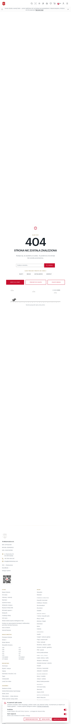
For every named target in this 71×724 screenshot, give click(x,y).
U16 (3, 649)
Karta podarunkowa (42, 652)
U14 (3, 651)
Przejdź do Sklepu (36, 282)
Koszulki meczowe (42, 600)
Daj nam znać (39, 10)
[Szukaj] (31, 3)
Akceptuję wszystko (59, 719)
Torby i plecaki (41, 642)
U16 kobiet (5, 657)
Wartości (4, 600)
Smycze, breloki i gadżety (44, 647)
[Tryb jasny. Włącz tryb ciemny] (39, 3)
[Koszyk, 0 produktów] (54, 3)
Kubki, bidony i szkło (43, 658)
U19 (3, 647)
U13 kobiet (22, 657)
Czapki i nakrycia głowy (43, 637)
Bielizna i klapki (41, 621)
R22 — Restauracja (7, 565)
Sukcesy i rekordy (7, 597)
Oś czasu (4, 594)
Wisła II (4, 639)
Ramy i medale (41, 676)
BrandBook (5, 568)
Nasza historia (6, 592)
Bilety (21, 274)
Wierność (39, 689)
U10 (3, 655)
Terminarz (5, 666)
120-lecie (4, 618)
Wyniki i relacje (6, 668)
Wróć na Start (15, 282)
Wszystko (39, 592)
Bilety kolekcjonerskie (43, 681)
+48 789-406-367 (9, 558)
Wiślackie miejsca (7, 605)
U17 (20, 647)
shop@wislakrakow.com (11, 561)
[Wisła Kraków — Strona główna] (3, 3)
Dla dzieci (40, 608)
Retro (38, 626)
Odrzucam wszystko (31, 719)
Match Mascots (41, 697)
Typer (3, 676)
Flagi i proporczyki (42, 639)
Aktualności (38, 274)
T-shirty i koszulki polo (43, 616)
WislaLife (4, 613)
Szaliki (39, 634)
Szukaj (50, 265)
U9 (19, 655)
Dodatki (39, 610)
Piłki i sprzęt (40, 650)
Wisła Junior (5, 693)
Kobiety (39, 629)
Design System (6, 570)
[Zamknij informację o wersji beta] (68, 9)
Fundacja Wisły (6, 615)
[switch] (65, 710)
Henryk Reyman (6, 630)
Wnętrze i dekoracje (42, 660)
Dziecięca (40, 623)
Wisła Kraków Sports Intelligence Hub (13, 620)
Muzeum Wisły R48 (7, 607)
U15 (20, 649)
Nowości (39, 594)
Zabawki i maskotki (42, 671)
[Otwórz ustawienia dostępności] (43, 3)
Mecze (29, 274)
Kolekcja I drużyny (42, 603)
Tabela (4, 671)
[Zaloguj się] (63, 3)
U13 (20, 651)
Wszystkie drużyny (7, 645)
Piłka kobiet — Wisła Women (10, 696)
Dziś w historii (6, 627)
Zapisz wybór (46, 719)
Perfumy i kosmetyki (42, 668)
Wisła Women (6, 642)
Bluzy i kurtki (40, 618)
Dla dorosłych (41, 605)
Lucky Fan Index (6, 681)
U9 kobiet (21, 659)
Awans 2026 (40, 692)
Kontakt (49, 274)
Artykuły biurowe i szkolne (44, 663)
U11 (20, 653)
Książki (39, 665)
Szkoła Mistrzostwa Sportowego (11, 691)
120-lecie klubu (41, 687)
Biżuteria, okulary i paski (44, 644)
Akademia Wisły (6, 688)
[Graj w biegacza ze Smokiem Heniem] (35, 296)
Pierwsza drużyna (7, 637)
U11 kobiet (5, 659)
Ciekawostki (5, 679)
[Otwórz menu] (67, 3)
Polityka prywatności (43, 706)
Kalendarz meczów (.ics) (9, 673)
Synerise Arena (6, 602)
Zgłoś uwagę (56, 282)
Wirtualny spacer (7, 610)
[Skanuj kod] (35, 3)
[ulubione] (50, 3)
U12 (3, 653)
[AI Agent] (47, 3)
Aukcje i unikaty (41, 679)
